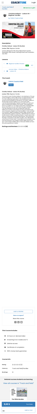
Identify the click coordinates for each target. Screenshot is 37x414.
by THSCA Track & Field (15, 18)
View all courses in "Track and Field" (18, 383)
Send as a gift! (30, 7)
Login (32, 2)
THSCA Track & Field (15, 81)
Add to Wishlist (18, 311)
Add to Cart (29, 410)
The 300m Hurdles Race (18, 400)
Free (27, 65)
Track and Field (7, 7)
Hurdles (4, 8)
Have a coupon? (18, 315)
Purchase (29, 404)
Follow (11, 85)
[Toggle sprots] (2, 2)
